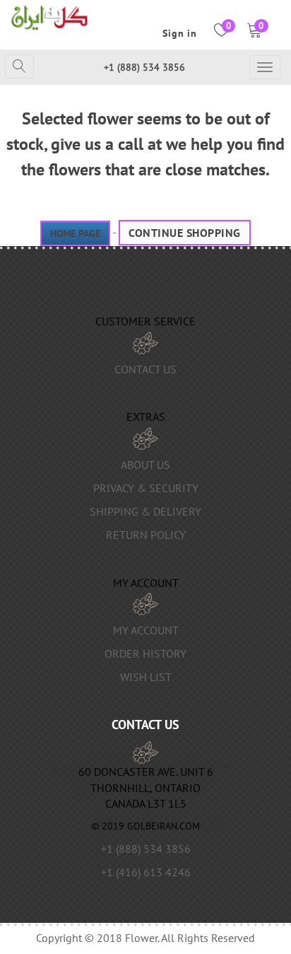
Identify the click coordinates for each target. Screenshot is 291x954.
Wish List (146, 677)
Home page (75, 233)
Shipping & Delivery (145, 511)
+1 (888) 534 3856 (144, 67)
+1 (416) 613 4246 (146, 872)
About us (145, 465)
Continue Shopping (185, 233)
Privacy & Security (145, 488)
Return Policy (146, 535)
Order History (145, 653)
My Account (146, 630)
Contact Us (145, 369)
